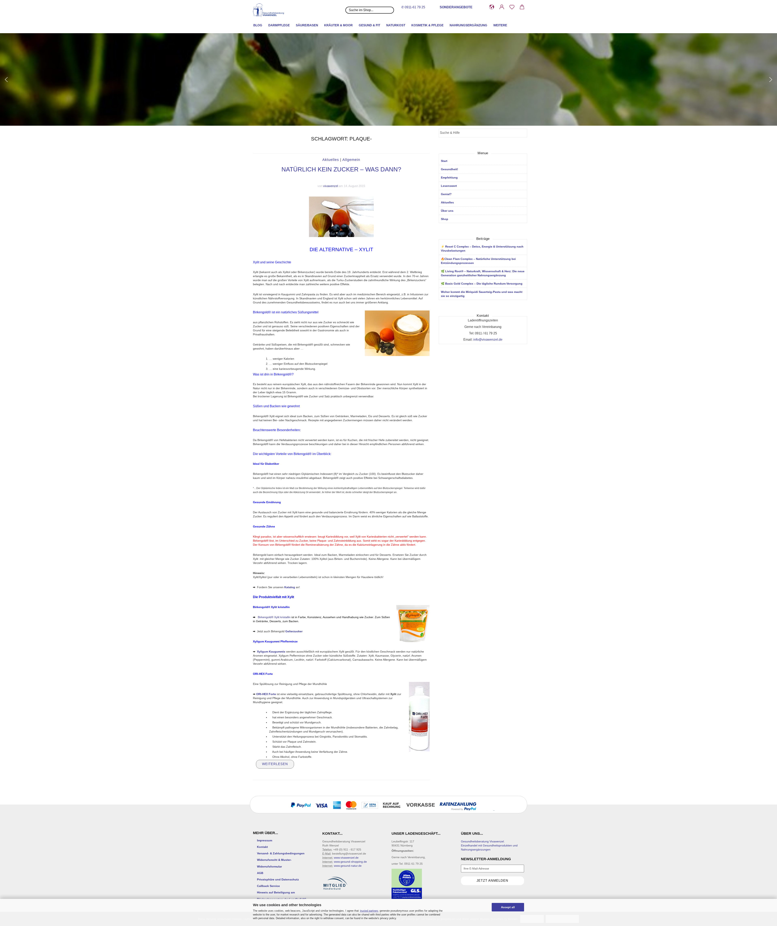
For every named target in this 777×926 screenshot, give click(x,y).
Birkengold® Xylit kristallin (274, 617)
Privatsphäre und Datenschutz (278, 879)
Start (444, 161)
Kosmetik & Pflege (427, 25)
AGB (260, 873)
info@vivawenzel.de (487, 339)
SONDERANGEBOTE (456, 7)
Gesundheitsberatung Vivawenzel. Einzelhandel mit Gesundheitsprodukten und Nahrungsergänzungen (489, 845)
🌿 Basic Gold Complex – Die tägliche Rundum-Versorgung (481, 283)
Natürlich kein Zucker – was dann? (341, 169)
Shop (444, 219)
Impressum (264, 840)
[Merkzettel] (512, 7)
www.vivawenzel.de (346, 857)
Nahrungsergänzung (468, 25)
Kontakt (262, 846)
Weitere (500, 25)
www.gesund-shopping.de (350, 861)
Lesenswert (449, 185)
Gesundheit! (449, 169)
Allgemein (351, 160)
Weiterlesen (275, 764)
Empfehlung (449, 177)
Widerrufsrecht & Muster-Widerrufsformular (274, 863)
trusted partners (369, 910)
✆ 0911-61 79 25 (413, 7)
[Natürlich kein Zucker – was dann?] (341, 216)
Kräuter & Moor (338, 25)
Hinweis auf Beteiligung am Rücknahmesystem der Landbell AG (281, 895)
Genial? (446, 194)
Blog (257, 25)
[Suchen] (523, 133)
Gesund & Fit (369, 25)
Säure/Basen (307, 25)
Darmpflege (279, 25)
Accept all (508, 907)
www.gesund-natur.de (348, 865)
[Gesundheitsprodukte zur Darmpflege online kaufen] (270, 10)
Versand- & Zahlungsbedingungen (281, 853)
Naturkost (395, 25)
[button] (492, 7)
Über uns (447, 210)
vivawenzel (330, 186)
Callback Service (268, 886)
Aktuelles (330, 160)
